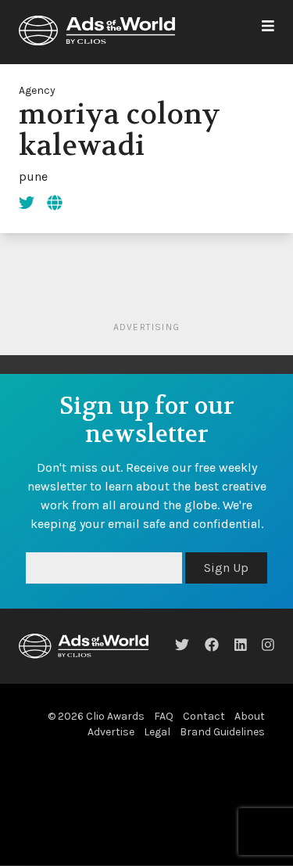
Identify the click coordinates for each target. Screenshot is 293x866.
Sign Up (226, 567)
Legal (157, 731)
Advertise (111, 731)
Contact (204, 716)
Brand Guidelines (222, 731)
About (249, 716)
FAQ (163, 716)
